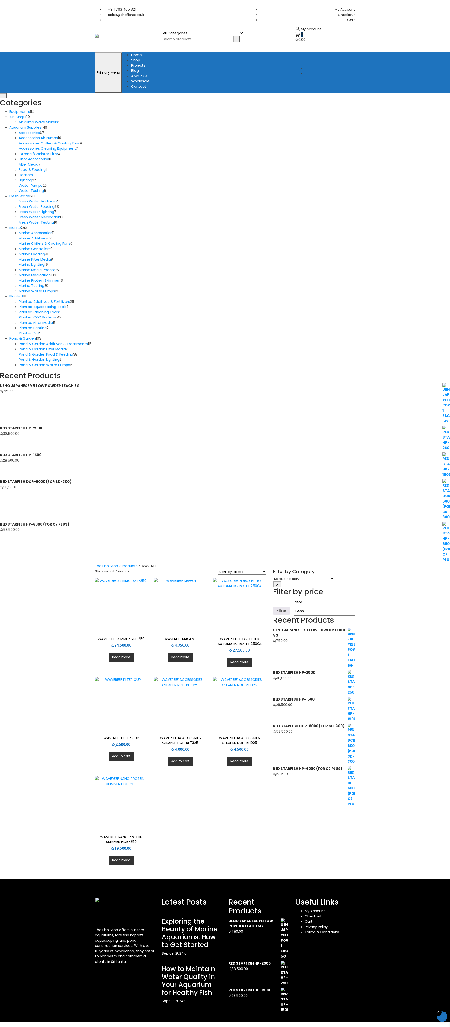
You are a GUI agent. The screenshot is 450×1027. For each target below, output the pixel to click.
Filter (281, 610)
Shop (135, 59)
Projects (138, 65)
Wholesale (140, 81)
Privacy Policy (316, 926)
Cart (351, 19)
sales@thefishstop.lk (125, 14)
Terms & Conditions (322, 931)
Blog (135, 70)
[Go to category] (277, 584)
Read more (121, 657)
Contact (138, 86)
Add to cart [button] (121, 756)
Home (136, 54)
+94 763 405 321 (121, 9)
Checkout (346, 14)
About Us (139, 75)
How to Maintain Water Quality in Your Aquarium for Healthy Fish (188, 980)
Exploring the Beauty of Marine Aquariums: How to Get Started (190, 933)
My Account (345, 9)
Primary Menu (108, 72)
